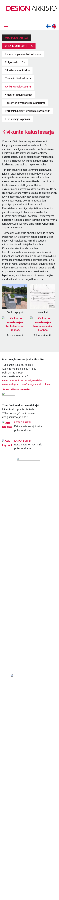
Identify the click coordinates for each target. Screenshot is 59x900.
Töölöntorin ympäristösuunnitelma (25, 102)
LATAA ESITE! (22, 422)
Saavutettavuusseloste (16, 389)
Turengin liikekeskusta (18, 78)
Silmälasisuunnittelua (17, 70)
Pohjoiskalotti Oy (15, 62)
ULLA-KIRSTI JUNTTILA (19, 45)
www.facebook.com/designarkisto (22, 380)
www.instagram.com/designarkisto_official (26, 384)
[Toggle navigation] (6, 26)
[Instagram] (55, 16)
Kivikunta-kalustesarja (18, 86)
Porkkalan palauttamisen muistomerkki (27, 110)
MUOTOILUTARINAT (16, 37)
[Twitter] (50, 16)
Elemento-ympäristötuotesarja (23, 54)
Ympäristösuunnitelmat (18, 94)
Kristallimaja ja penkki (17, 119)
